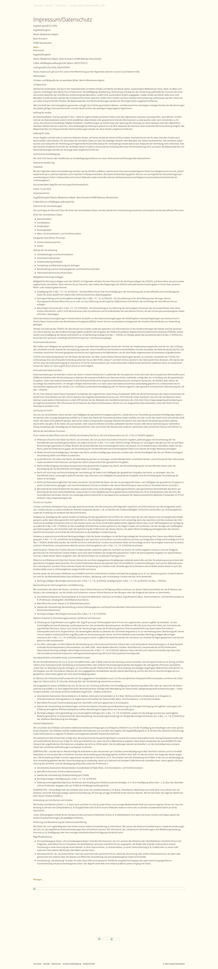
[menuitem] (38, 5)
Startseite (38, 5)
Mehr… (36, 47)
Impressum (61, 5)
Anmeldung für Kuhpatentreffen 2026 (87, 5)
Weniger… (38, 879)
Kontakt (49, 5)
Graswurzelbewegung (72, 964)
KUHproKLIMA (89, 964)
